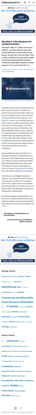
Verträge (5, 326)
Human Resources (10, 302)
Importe (15, 361)
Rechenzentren (24, 317)
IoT (2, 307)
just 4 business (7, 412)
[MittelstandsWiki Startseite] (10, 2)
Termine (21, 386)
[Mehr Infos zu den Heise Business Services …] (18, 20)
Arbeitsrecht (6, 276)
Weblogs (5, 138)
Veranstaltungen (19, 391)
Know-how (17, 367)
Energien (14, 292)
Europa (5, 356)
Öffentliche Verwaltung (15, 395)
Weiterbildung (13, 327)
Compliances (5, 281)
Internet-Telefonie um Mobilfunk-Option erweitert (19, 221)
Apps (3, 341)
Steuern (23, 322)
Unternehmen (8, 390)
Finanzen (26, 356)
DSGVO (19, 287)
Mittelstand (28, 371)
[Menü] (33, 2)
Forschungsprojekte (7, 361)
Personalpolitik (7, 380)
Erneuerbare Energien (25, 351)
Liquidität (29, 307)
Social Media (5, 322)
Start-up (18, 322)
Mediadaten (31, 412)
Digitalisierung (9, 286)
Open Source (14, 317)
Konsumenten (22, 307)
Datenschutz (26, 346)
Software (12, 322)
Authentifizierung (14, 276)
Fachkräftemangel (18, 356)
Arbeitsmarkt (12, 340)
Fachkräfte (20, 292)
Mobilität (13, 376)
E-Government (6, 292)
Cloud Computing (17, 346)
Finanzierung (8, 297)
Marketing (15, 312)
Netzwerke (6, 317)
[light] (25, 2)
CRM (9, 281)
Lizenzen (4, 312)
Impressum (24, 412)
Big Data (22, 276)
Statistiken (5, 386)
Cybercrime (17, 282)
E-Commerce (24, 287)
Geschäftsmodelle (20, 168)
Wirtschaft (6, 395)
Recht (21, 380)
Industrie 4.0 (21, 361)
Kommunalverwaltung (8, 371)
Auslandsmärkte (7, 346)
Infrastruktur (27, 302)
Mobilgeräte (6, 376)
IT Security (12, 306)
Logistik (9, 312)
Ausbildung (22, 341)
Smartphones (29, 381)
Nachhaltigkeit (23, 312)
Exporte (10, 356)
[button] (29, 2)
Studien (14, 385)
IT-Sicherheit (7, 366)
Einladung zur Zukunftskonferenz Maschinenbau (16, 214)
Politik (16, 380)
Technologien (29, 321)
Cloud (27, 276)
